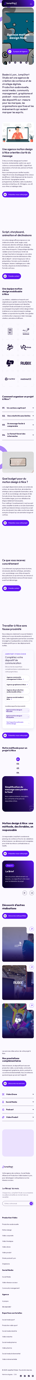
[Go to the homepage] (7, 1167)
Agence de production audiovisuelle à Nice (15, 691)
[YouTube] (33, 1376)
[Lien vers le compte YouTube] (26, 62)
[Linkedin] (21, 1376)
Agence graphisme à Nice (17, 685)
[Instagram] (25, 1376)
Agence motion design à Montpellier (17, 716)
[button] (31, 3)
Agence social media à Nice (15, 698)
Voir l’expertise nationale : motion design (18, 722)
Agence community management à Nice (15, 678)
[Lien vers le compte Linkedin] (9, 62)
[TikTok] (29, 1376)
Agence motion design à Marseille (17, 710)
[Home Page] (10, 3)
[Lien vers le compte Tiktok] (21, 62)
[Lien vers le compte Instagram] (15, 62)
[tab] (18, 759)
